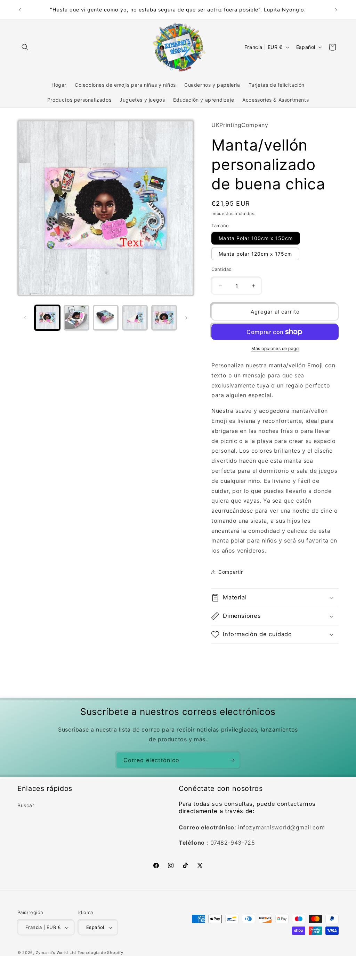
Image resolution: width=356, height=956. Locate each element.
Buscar (25, 805)
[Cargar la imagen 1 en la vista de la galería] (47, 318)
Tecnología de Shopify (100, 952)
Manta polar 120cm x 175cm (255, 254)
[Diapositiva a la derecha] (186, 317)
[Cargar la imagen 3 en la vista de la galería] (106, 318)
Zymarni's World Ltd (56, 952)
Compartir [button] (230, 572)
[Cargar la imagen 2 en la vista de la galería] (76, 318)
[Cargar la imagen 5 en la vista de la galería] (164, 318)
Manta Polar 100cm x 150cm (256, 238)
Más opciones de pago (275, 348)
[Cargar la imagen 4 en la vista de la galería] (135, 318)
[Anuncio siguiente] (336, 9)
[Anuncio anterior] (19, 9)
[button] (25, 47)
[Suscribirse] (232, 760)
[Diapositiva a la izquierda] (25, 317)
